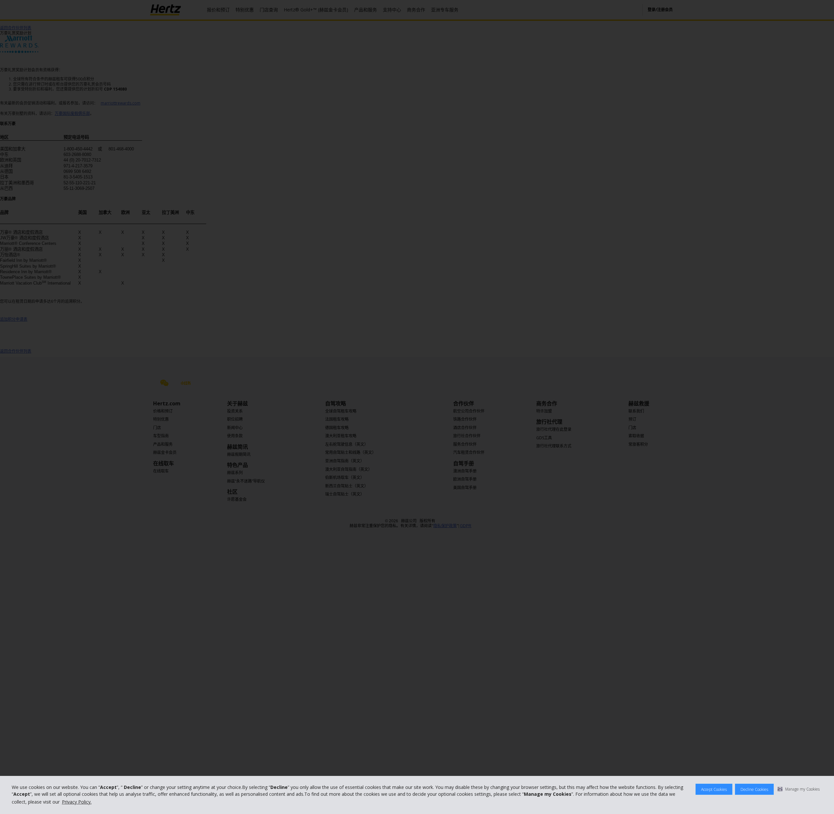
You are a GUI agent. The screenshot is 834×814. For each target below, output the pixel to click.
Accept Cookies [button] (714, 789)
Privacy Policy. (77, 802)
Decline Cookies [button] (754, 789)
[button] (798, 789)
